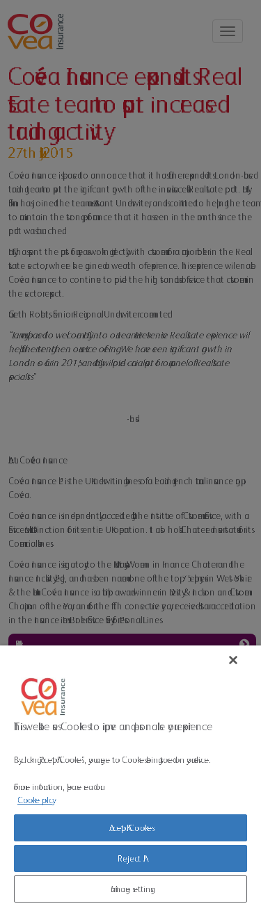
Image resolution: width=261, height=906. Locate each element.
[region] (130, 775)
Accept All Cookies (130, 828)
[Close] (233, 660)
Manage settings (131, 889)
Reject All (130, 858)
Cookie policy (34, 800)
